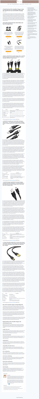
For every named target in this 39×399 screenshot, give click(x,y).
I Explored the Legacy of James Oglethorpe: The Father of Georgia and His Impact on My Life (32, 10)
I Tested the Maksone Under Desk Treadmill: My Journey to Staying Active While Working (32, 20)
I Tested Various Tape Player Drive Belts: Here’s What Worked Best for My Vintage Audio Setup (32, 31)
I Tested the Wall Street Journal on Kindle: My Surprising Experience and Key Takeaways (12, 386)
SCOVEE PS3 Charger (7, 182)
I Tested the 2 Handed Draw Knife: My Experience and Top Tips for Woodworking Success (32, 17)
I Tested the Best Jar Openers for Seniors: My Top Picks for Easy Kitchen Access (12, 387)
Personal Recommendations (15, 4)
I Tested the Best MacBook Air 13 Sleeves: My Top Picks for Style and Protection (32, 38)
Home (8, 4)
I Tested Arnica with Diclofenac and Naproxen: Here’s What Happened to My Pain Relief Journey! (32, 26)
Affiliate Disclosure (22, 4)
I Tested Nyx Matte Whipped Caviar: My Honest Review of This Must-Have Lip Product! (32, 34)
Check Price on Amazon (8, 36)
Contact (30, 4)
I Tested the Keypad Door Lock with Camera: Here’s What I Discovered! (11, 389)
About (10, 4)
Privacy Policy (27, 4)
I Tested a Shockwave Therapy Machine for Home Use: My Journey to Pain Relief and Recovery (13, 388)
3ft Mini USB (5, 242)
